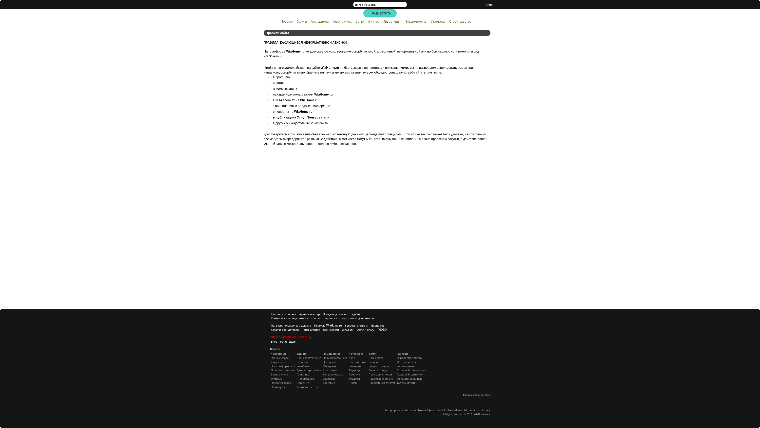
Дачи (352, 358)
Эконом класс (280, 358)
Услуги (302, 21)
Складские (303, 362)
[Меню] (490, 12)
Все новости (331, 330)
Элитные (276, 378)
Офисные (302, 383)
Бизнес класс (279, 374)
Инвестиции (392, 21)
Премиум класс (281, 383)
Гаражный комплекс (410, 374)
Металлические (407, 362)
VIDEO (382, 330)
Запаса (373, 362)
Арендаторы (320, 21)
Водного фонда (379, 366)
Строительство (460, 21)
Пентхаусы (278, 387)
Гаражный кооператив (411, 370)
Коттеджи (355, 366)
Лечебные (303, 366)
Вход (273, 341)
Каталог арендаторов (284, 330)
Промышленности (380, 374)
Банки (359, 21)
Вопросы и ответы (356, 325)
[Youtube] (478, 401)
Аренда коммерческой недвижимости (349, 318)
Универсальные (333, 374)
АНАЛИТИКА (365, 330)
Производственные (308, 358)
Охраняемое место (409, 358)
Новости (287, 21)
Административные (309, 370)
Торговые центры (307, 387)
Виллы (353, 383)
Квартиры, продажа (283, 314)
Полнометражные (282, 370)
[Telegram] (486, 401)
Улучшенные (279, 362)
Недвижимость (416, 21)
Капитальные (405, 366)
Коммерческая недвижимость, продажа (296, 318)
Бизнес (373, 21)
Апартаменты (331, 370)
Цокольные (330, 362)
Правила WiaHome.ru (328, 325)
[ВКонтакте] (462, 401)
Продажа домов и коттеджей (341, 314)
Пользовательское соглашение (290, 325)
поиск (365, 4)
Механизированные (409, 378)
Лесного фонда (379, 370)
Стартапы (437, 21)
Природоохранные (381, 378)
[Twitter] (470, 401)
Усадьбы (354, 378)
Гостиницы (303, 374)
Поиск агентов (311, 330)
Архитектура (342, 21)
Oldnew (457, 410)
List (465, 410)
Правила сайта (277, 33)
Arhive (448, 410)
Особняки (355, 374)
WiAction (347, 330)
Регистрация (288, 341)
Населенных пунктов (382, 383)
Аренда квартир (309, 314)
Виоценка (377, 325)
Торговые (329, 383)
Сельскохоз (376, 358)
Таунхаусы (356, 370)
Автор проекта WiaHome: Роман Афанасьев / (414, 410)
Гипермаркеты (305, 378)
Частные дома (358, 362)
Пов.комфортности (283, 366)
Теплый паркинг (407, 383)
